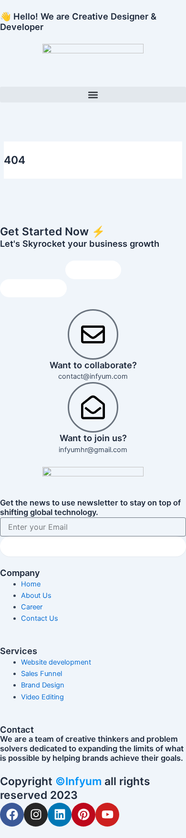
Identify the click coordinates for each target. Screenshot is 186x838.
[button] (93, 94)
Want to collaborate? (93, 365)
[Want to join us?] (93, 407)
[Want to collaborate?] (93, 334)
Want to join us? (93, 438)
